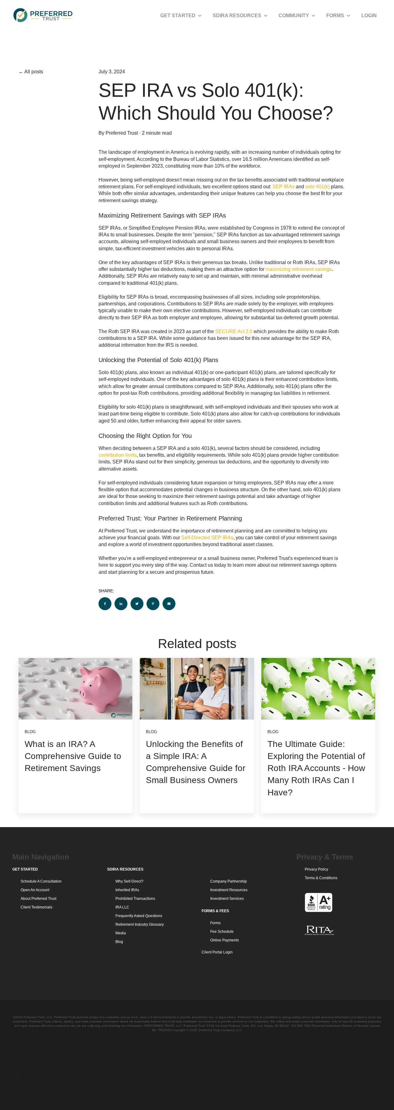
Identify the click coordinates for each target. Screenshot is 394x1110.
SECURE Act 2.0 (233, 331)
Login (369, 15)
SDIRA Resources (237, 15)
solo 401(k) (317, 186)
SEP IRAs (283, 186)
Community (294, 15)
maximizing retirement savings (299, 269)
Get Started (177, 15)
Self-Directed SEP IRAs (207, 537)
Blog (30, 731)
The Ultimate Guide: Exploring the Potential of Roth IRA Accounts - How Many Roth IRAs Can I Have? (316, 768)
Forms (335, 15)
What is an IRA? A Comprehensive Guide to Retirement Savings (73, 756)
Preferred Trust (122, 133)
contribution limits (117, 455)
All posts (33, 71)
